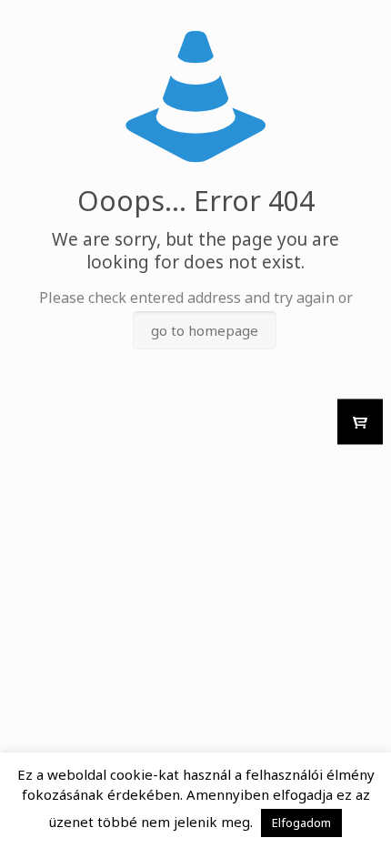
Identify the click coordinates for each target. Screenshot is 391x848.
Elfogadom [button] (301, 822)
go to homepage (204, 330)
